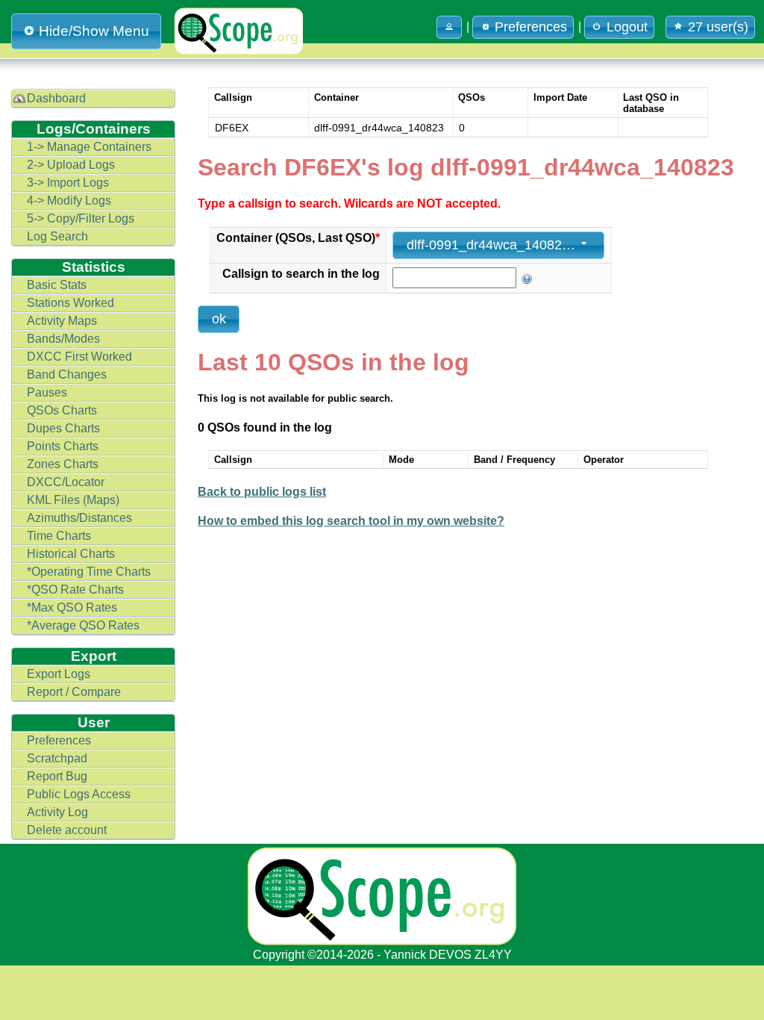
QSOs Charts (62, 410)
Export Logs (58, 674)
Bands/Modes (63, 338)
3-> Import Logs (68, 182)
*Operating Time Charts (89, 571)
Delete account (67, 830)
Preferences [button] (531, 26)
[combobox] (498, 245)
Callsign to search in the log (301, 273)
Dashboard (56, 98)
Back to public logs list (262, 491)
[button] (449, 27)
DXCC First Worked (79, 356)
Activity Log (57, 812)
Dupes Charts (63, 428)
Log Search (57, 236)
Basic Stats (57, 285)
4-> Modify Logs (69, 200)
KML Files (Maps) (73, 500)
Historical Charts (71, 553)
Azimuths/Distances (79, 517)
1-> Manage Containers (89, 146)
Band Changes (67, 374)
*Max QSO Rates (72, 607)
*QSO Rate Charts (75, 589)
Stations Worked (70, 302)
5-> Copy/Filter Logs (80, 218)
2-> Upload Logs (71, 164)
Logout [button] (627, 26)
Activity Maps (62, 320)
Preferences (59, 740)
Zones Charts (62, 464)
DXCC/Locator (65, 482)
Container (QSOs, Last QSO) (298, 237)
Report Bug (57, 776)
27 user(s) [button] (718, 26)
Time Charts (59, 535)
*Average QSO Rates (83, 625)
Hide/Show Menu (94, 31)
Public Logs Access (79, 794)
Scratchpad (57, 758)
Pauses (47, 392)
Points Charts (62, 446)
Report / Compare (74, 691)
